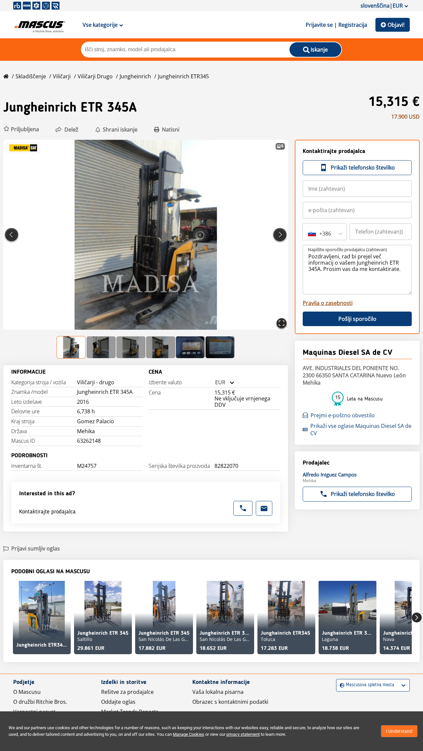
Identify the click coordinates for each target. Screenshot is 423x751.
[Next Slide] (280, 234)
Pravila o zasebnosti (328, 303)
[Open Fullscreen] (282, 323)
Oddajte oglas (118, 701)
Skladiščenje (31, 76)
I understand (399, 731)
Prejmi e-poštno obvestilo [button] (343, 415)
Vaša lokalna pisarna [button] (218, 691)
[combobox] (215, 382)
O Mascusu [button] (27, 691)
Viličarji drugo (95, 76)
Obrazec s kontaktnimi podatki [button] (230, 701)
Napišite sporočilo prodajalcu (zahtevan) (347, 249)
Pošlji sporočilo (357, 318)
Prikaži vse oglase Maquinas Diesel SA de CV (360, 429)
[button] (21, 129)
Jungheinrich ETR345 (183, 76)
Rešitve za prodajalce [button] (127, 691)
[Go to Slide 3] (130, 347)
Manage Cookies (188, 734)
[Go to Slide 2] (101, 347)
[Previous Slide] (11, 234)
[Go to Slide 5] (190, 347)
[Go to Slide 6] (220, 347)
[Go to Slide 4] (160, 347)
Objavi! (396, 24)
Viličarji (62, 76)
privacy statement (243, 734)
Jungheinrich (135, 76)
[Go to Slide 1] (71, 347)
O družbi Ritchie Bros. (40, 701)
